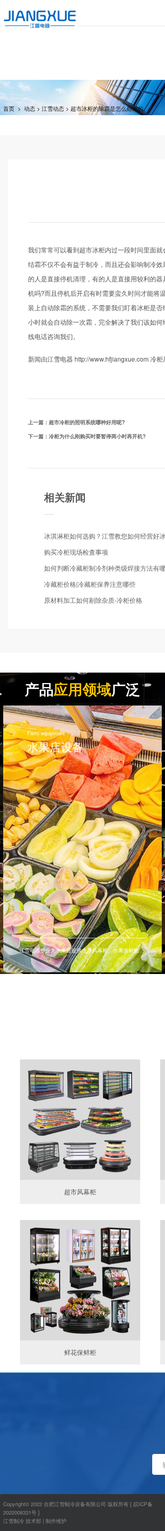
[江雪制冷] (39, 14)
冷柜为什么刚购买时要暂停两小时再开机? (97, 436)
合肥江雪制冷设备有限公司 (75, 1504)
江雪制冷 (13, 1521)
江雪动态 (53, 108)
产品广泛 (82, 688)
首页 (8, 108)
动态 (29, 108)
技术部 (33, 1521)
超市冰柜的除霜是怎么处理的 (106, 108)
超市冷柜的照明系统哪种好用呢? (87, 422)
